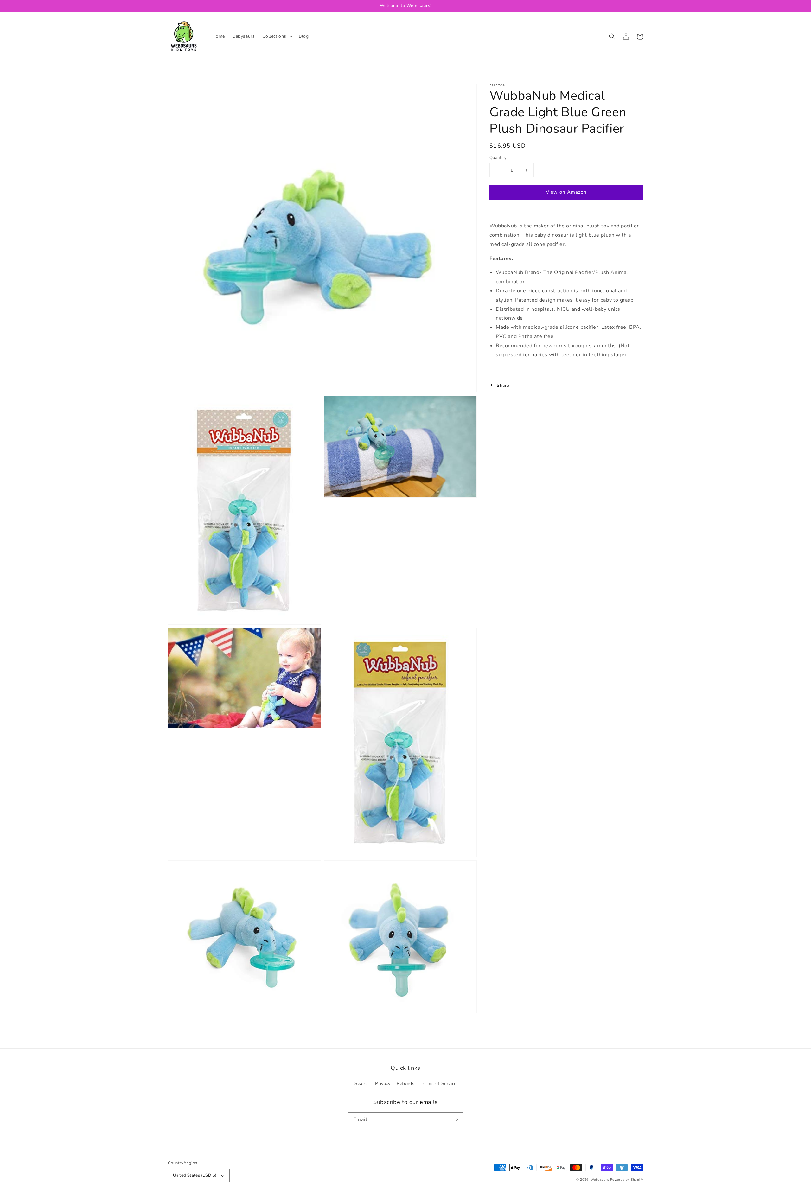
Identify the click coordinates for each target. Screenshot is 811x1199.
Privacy (382, 1084)
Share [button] (503, 385)
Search (361, 1084)
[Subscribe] (456, 1119)
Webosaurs (600, 1179)
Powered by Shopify (626, 1179)
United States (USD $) (194, 1175)
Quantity (498, 158)
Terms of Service (439, 1084)
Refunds (405, 1084)
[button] (277, 36)
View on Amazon (566, 192)
